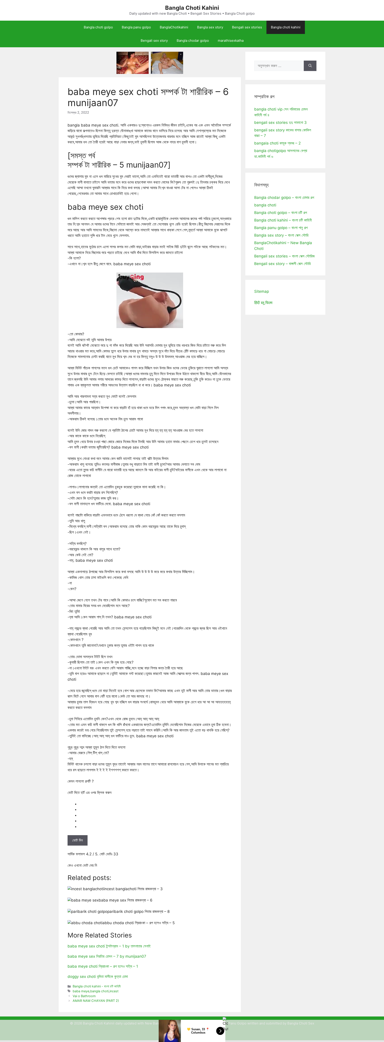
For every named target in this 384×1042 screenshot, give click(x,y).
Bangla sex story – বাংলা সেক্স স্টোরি (281, 235)
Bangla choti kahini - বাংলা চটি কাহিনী (97, 986)
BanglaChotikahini (174, 27)
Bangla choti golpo (98, 27)
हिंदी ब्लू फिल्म (263, 303)
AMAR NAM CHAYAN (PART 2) (96, 1000)
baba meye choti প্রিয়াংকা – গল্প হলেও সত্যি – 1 (103, 966)
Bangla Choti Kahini (192, 7)
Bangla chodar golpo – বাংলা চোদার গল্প (284, 197)
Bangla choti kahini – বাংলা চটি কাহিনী (283, 220)
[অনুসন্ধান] (310, 66)
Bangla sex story (210, 27)
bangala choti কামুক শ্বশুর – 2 (277, 143)
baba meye (81, 991)
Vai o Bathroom (84, 996)
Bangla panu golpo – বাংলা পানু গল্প (281, 227)
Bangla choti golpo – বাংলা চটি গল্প (280, 212)
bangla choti (99, 991)
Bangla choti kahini (285, 27)
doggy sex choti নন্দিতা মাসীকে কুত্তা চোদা (98, 976)
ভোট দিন (77, 840)
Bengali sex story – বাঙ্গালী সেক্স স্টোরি (282, 263)
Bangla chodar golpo (193, 40)
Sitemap (261, 291)
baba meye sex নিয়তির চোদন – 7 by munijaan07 (107, 956)
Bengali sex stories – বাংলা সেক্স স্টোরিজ (284, 256)
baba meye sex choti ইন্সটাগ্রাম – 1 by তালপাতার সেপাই (109, 946)
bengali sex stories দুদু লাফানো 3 (280, 122)
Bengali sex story (154, 40)
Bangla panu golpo (136, 27)
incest (114, 991)
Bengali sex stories (247, 27)
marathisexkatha (231, 40)
